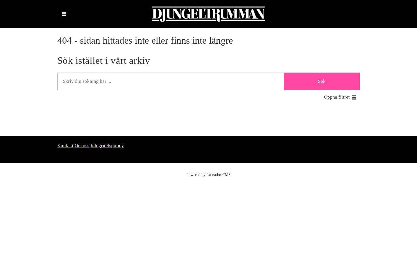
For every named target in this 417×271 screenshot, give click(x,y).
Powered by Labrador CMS (208, 174)
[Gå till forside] (208, 14)
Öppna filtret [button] (337, 97)
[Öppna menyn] (64, 14)
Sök (322, 81)
